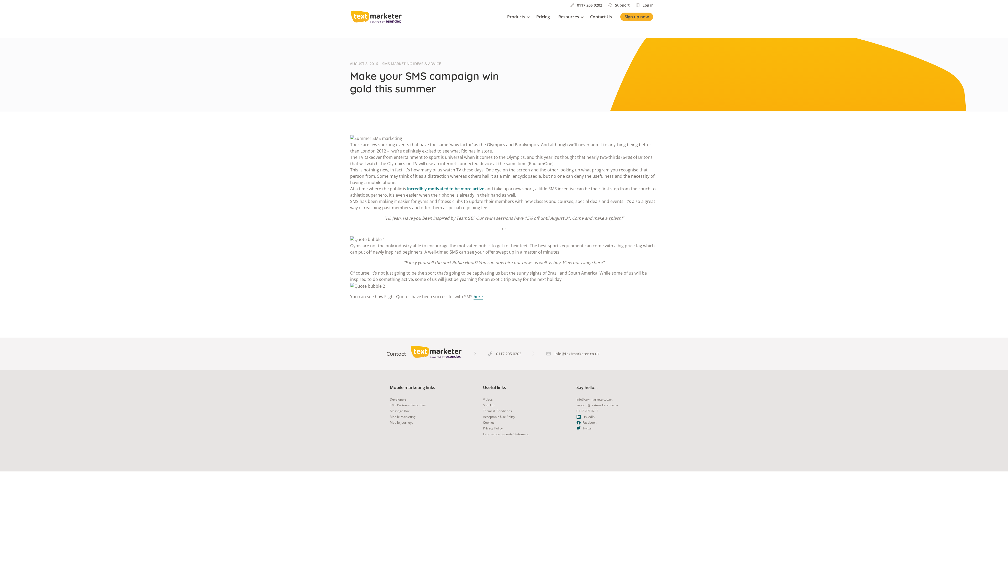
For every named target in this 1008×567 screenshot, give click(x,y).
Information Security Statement (506, 434)
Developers (398, 399)
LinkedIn (588, 416)
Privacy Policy (493, 428)
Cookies (489, 422)
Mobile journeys (401, 422)
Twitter (587, 428)
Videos (488, 399)
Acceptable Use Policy (499, 416)
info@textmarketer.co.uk (594, 399)
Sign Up (488, 405)
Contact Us (601, 17)
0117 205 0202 (589, 5)
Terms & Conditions (497, 411)
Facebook (589, 422)
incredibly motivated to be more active (445, 189)
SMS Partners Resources (408, 405)
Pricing (543, 17)
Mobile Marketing (403, 416)
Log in (648, 5)
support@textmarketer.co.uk (597, 405)
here (478, 297)
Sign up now (636, 17)
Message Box (400, 411)
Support (622, 5)
